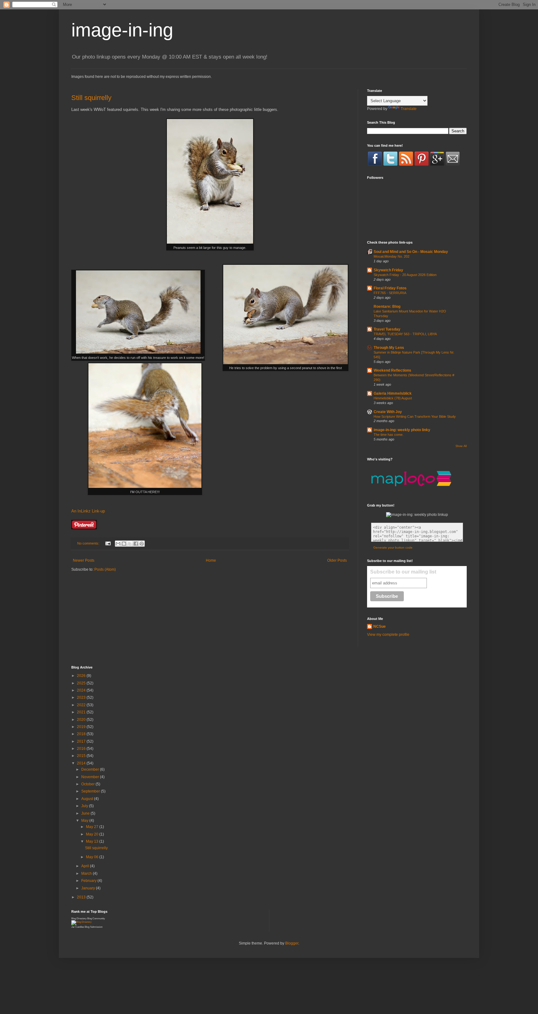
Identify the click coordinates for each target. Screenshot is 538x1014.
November (90, 777)
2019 (82, 727)
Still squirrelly (91, 98)
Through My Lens (389, 347)
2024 (82, 690)
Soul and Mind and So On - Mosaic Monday (411, 252)
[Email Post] (108, 543)
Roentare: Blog (387, 306)
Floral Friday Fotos (390, 288)
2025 (82, 683)
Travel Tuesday (387, 329)
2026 (82, 676)
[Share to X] (130, 543)
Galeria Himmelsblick (393, 393)
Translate (409, 109)
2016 (82, 748)
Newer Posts (83, 560)
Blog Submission (93, 927)
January (88, 888)
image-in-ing (122, 30)
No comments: (88, 543)
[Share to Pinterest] (142, 543)
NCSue (379, 626)
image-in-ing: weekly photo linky (402, 430)
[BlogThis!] (124, 543)
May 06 (92, 857)
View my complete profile (388, 634)
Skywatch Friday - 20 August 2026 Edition (405, 275)
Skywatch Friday (388, 270)
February (89, 880)
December (90, 769)
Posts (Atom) (105, 569)
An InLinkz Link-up (88, 511)
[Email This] (118, 543)
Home (211, 560)
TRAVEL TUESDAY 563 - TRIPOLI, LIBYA (405, 334)
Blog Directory (79, 918)
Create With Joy (388, 412)
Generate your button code (393, 547)
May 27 (92, 827)
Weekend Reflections (392, 370)
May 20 (92, 834)
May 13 (92, 841)
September (91, 791)
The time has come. (389, 434)
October (88, 784)
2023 (82, 697)
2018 (82, 734)
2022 (82, 705)
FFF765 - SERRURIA (390, 293)
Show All (461, 446)
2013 (82, 897)
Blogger (291, 943)
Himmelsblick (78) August (393, 398)
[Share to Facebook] (136, 543)
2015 (82, 756)
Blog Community (96, 918)
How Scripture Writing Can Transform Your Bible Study (415, 416)
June (86, 813)
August (87, 799)
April (85, 866)
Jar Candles (77, 927)
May (85, 820)
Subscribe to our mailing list (403, 571)
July (85, 806)
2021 (82, 712)
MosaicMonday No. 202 (391, 256)
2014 (82, 763)
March (87, 873)
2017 (82, 741)
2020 (82, 719)
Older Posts (337, 560)
